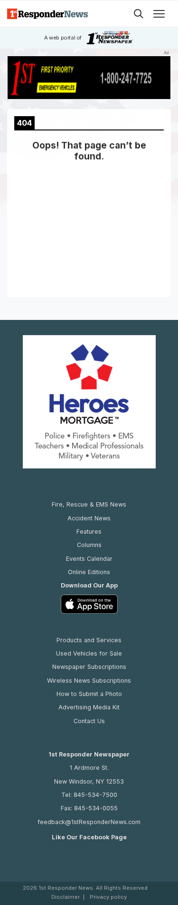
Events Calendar (89, 558)
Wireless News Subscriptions (89, 680)
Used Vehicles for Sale (89, 653)
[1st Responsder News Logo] (47, 13)
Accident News (89, 518)
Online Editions (89, 572)
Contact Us (89, 721)
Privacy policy (108, 897)
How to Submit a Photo (89, 693)
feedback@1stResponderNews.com (89, 821)
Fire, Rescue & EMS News (89, 504)
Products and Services (89, 640)
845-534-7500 (95, 794)
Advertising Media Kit (89, 707)
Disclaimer (65, 897)
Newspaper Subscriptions (89, 666)
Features (89, 531)
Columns (89, 544)
